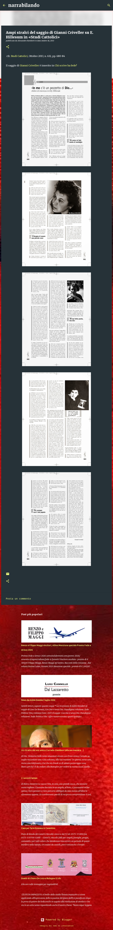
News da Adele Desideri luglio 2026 (38, 700)
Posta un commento (18, 599)
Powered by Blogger (58, 920)
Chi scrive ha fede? (66, 65)
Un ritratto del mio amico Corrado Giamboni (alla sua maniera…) (52, 750)
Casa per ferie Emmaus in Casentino (38, 828)
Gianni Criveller (29, 65)
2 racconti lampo (29, 778)
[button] (7, 47)
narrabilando (23, 5)
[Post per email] (7, 575)
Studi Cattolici (19, 56)
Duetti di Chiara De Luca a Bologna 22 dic (41, 878)
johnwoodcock (67, 926)
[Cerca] (43, 5)
